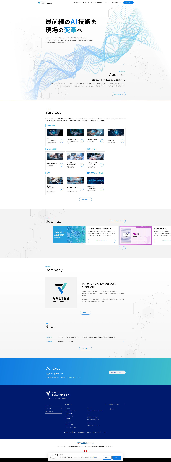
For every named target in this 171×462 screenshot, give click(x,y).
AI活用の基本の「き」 (161, 229)
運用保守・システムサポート (93, 417)
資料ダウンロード (116, 2)
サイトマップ (104, 432)
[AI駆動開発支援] (82, 141)
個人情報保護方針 (67, 432)
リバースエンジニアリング (93, 419)
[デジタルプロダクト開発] (82, 165)
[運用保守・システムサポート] (61, 189)
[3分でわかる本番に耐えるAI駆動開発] (69, 235)
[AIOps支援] (122, 141)
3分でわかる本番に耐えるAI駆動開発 (99, 229)
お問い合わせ (128, 2)
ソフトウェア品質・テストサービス (95, 411)
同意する (117, 457)
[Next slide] (124, 248)
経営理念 (112, 409)
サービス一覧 (68, 404)
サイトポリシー (96, 432)
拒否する (107, 457)
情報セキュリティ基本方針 (79, 432)
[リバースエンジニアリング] (82, 189)
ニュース (107, 2)
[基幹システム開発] (61, 165)
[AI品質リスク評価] (102, 141)
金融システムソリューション (93, 425)
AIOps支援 (68, 418)
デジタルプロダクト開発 (71, 427)
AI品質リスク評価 (69, 416)
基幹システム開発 (69, 424)
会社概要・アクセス (114, 404)
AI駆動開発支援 (69, 413)
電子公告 (89, 432)
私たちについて (113, 408)
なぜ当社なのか (77, 2)
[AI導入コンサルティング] (61, 141)
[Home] (44, 2)
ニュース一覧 (48, 408)
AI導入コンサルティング (71, 411)
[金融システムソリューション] (102, 189)
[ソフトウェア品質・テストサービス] (102, 165)
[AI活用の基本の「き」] (135, 235)
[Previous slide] (119, 248)
